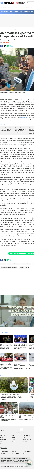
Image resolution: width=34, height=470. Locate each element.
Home (1, 29)
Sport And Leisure (28, 11)
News (1, 437)
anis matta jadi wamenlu (13, 264)
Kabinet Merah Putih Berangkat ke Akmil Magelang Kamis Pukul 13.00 (6, 130)
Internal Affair (4, 11)
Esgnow (2, 441)
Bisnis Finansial (27, 439)
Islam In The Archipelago (15, 11)
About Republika (4, 451)
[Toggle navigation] (1, 3)
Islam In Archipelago (11, 29)
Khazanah (2, 435)
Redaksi (14, 451)
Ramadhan (14, 444)
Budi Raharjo (6, 42)
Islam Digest (26, 435)
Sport (24, 437)
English (25, 441)
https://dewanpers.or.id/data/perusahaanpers (12, 461)
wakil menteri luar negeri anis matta (9, 267)
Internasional (3, 439)
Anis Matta (24, 118)
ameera (3, 8)
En (4, 29)
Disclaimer (2, 453)
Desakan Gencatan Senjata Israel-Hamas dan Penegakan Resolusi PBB (20, 130)
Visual (13, 441)
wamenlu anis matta (26, 264)
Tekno (13, 439)
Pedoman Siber (27, 451)
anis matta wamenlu (24, 267)
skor (21, 8)
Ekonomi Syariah (13, 8)
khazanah (29, 8)
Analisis (13, 437)
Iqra (13, 435)
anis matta (3, 264)
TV (1, 444)
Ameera (2, 433)
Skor (24, 433)
